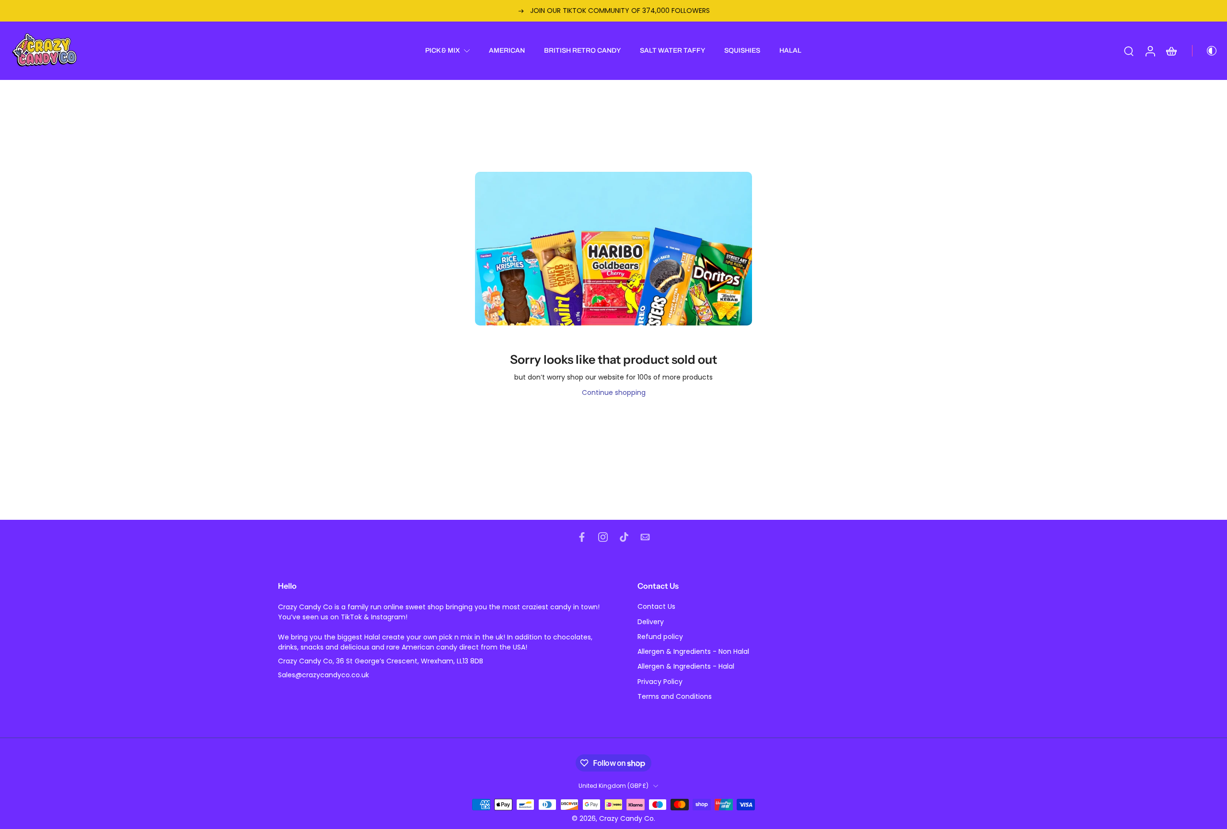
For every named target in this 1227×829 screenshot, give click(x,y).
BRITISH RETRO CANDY (582, 50)
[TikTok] (624, 537)
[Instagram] (603, 537)
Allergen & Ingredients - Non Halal (693, 651)
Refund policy (660, 636)
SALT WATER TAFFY (672, 50)
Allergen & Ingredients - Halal (685, 667)
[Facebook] (581, 537)
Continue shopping (614, 392)
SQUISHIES (742, 50)
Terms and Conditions (674, 696)
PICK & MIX (442, 50)
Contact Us (656, 607)
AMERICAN (507, 50)
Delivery (650, 622)
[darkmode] (1204, 50)
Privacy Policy (660, 681)
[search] (1128, 50)
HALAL (790, 50)
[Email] (645, 537)
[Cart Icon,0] (1170, 50)
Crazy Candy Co (626, 818)
